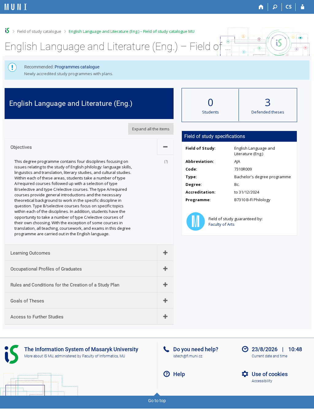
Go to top (157, 400)
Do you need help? (195, 349)
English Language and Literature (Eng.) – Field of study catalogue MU (131, 31)
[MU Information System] (7, 30)
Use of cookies (270, 374)
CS (288, 6)
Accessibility (262, 381)
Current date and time (269, 356)
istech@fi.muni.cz (187, 356)
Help (179, 374)
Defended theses (267, 112)
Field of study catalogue (39, 31)
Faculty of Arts (222, 224)
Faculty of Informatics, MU (103, 356)
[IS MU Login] (302, 7)
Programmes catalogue (77, 66)
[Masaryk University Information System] (16, 7)
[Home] (261, 7)
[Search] (275, 7)
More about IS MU (38, 356)
